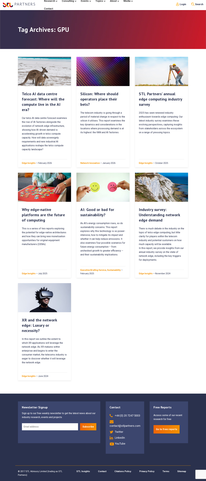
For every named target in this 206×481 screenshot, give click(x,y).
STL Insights (83, 471)
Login (182, 4)
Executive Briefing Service (93, 270)
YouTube (119, 443)
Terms (165, 471)
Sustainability (114, 270)
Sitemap (181, 471)
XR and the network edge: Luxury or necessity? (39, 325)
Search (199, 4)
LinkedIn (119, 437)
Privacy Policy (146, 471)
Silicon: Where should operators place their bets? (99, 99)
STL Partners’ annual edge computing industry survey (160, 99)
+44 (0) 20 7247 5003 (127, 415)
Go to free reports (166, 429)
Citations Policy (122, 471)
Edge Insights (29, 163)
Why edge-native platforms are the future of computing (43, 215)
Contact (102, 471)
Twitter (118, 431)
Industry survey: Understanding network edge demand (159, 215)
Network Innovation (90, 163)
